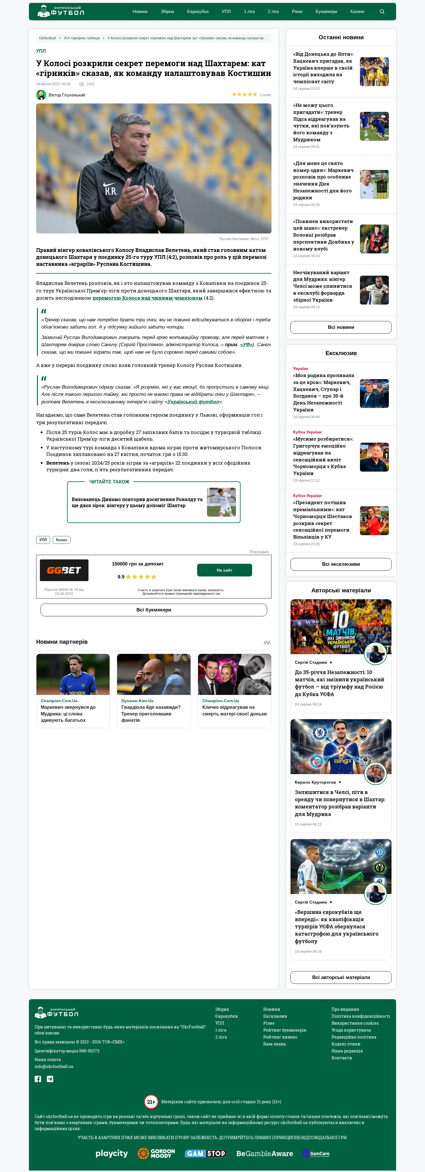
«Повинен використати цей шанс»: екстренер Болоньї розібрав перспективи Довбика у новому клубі (323, 235)
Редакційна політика (354, 1037)
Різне (297, 11)
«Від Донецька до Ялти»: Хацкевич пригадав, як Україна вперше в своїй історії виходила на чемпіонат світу (323, 68)
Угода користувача (351, 1030)
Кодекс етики (346, 1044)
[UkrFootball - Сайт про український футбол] (58, 12)
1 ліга (249, 11)
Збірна (167, 11)
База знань (274, 1044)
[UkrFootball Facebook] (38, 1079)
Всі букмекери (153, 610)
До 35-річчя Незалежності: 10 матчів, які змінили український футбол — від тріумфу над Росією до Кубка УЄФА (339, 683)
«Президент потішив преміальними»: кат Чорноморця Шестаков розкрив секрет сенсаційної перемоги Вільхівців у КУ (322, 519)
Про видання (345, 1009)
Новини (140, 11)
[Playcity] (112, 1153)
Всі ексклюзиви (341, 564)
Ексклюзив (275, 1016)
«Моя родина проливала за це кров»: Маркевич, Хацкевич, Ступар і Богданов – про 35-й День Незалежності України (323, 392)
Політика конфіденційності (361, 1016)
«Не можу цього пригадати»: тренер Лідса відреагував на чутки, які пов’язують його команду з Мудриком (321, 122)
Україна (300, 368)
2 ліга (273, 11)
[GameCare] (316, 1154)
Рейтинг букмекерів (284, 1030)
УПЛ (226, 11)
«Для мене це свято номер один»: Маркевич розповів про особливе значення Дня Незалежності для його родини (323, 180)
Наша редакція (347, 1051)
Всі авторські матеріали (341, 977)
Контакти (342, 1057)
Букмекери (326, 11)
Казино (357, 11)
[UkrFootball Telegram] (50, 1079)
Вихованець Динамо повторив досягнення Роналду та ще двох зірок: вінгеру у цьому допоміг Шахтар (137, 502)
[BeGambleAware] (264, 1154)
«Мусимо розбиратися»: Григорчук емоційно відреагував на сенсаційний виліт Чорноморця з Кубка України (323, 455)
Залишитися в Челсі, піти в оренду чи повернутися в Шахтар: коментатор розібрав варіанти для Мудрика (340, 803)
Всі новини (341, 327)
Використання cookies (355, 1023)
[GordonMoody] (156, 1154)
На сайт (224, 570)
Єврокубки (197, 11)
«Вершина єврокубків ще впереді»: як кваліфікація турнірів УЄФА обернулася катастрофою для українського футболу (336, 926)
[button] (382, 11)
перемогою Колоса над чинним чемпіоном (148, 297)
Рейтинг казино (280, 1037)
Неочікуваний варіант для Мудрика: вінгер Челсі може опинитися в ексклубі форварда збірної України (322, 286)
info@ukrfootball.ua (54, 1066)
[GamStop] (206, 1154)
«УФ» (246, 344)
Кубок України (307, 432)
